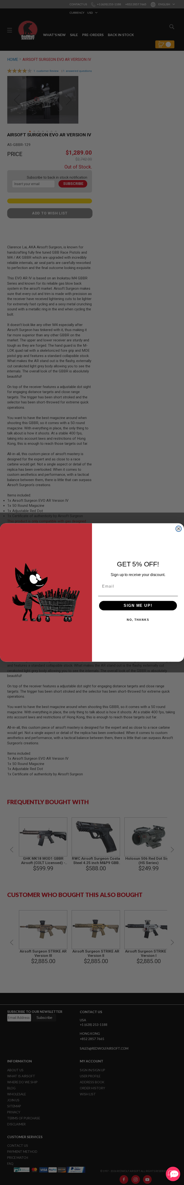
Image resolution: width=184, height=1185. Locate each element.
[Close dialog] (179, 529)
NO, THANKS (138, 619)
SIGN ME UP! (138, 605)
